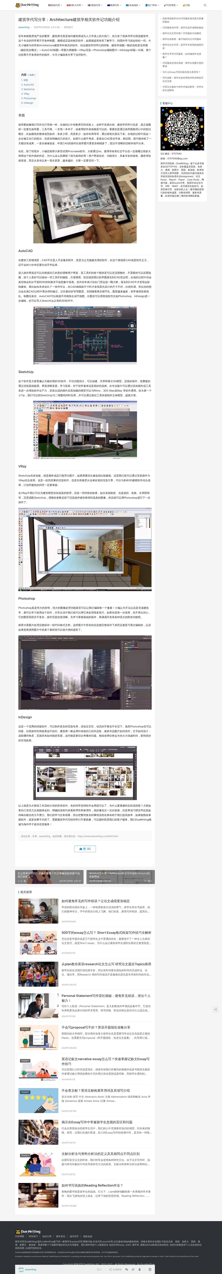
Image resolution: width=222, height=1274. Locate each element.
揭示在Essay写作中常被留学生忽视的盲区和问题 (97, 1122)
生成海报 (117, 1269)
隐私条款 (87, 1236)
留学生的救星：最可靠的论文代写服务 (182, 39)
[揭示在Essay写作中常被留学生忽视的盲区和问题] (38, 1132)
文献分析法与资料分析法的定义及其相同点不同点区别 (101, 1154)
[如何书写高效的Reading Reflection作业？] (38, 1195)
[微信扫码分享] (127, 1269)
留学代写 (19, 1241)
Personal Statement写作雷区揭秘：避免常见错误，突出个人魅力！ (106, 998)
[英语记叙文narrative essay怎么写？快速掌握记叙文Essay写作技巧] (38, 1069)
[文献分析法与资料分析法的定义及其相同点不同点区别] (38, 1163)
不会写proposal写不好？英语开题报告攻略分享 (96, 1027)
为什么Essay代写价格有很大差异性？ (182, 72)
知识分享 (47, 1236)
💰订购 (186, 5)
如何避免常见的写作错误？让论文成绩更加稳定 (96, 901)
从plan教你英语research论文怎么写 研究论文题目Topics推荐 (106, 964)
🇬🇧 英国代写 (94, 5)
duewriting (24, 27)
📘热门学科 (151, 5)
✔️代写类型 (170, 5)
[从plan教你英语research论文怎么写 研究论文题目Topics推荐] (38, 974)
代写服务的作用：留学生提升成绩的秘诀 (183, 27)
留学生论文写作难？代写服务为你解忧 (182, 33)
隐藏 (32, 75)
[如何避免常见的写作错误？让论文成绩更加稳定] (38, 911)
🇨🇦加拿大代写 (74, 5)
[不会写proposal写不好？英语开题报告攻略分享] (38, 1037)
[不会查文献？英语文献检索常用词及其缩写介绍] (38, 1100)
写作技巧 (68, 27)
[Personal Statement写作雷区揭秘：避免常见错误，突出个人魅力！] (38, 1005)
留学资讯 (60, 1236)
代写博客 (19, 1236)
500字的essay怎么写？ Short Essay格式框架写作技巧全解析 (106, 933)
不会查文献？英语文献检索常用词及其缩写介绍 (96, 1090)
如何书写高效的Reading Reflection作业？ (92, 1185)
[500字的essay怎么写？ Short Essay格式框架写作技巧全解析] (38, 942)
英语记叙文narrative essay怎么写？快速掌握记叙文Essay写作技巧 (106, 1061)
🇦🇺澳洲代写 (113, 5)
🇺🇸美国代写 (54, 5)
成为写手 (74, 1236)
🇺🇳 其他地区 (132, 5)
